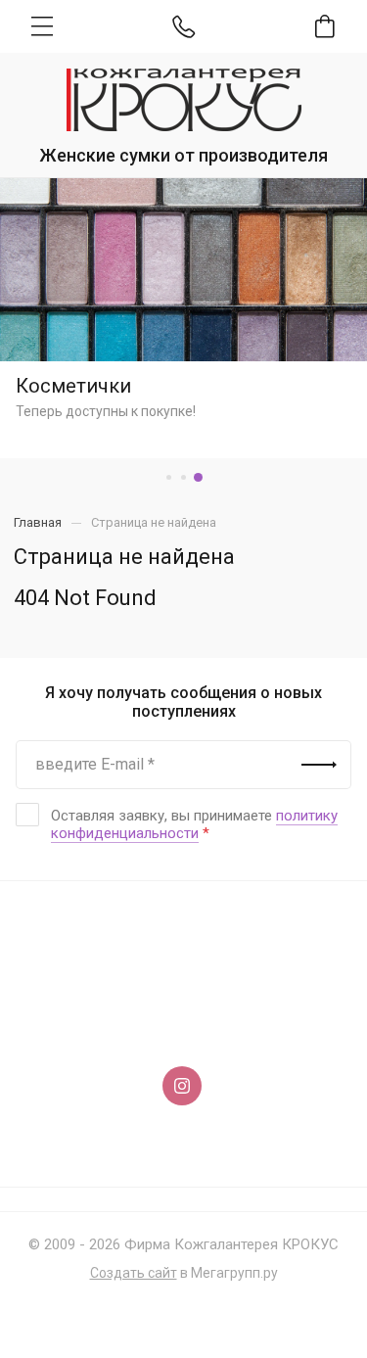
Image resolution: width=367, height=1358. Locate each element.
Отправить (319, 764)
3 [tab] (198, 477)
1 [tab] (168, 477)
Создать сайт (133, 1273)
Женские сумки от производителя (183, 155)
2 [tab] (183, 477)
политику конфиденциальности (194, 824)
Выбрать (183, 307)
